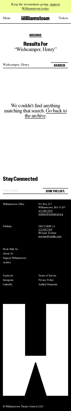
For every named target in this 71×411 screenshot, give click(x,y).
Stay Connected (20, 179)
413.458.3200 (45, 210)
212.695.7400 (45, 229)
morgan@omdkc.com (49, 236)
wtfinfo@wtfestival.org (50, 214)
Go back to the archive (46, 113)
